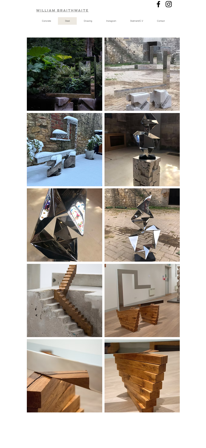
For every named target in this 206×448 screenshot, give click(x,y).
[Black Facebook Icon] (158, 4)
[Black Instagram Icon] (169, 4)
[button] (64, 74)
